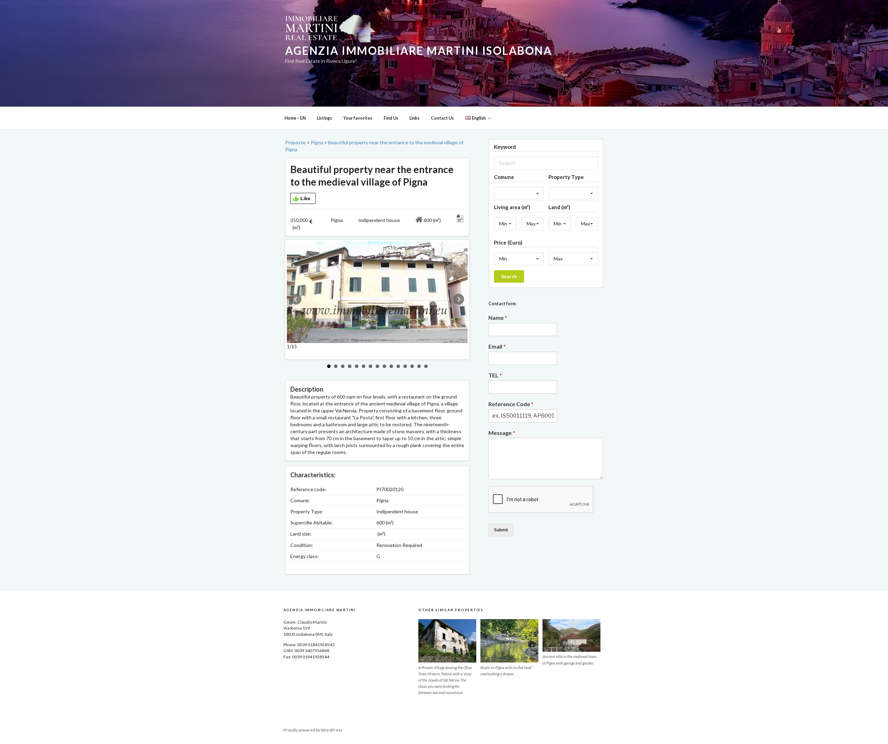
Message (501, 432)
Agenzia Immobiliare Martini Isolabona (418, 50)
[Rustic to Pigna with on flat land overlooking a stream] (509, 640)
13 (412, 366)
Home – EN (295, 118)
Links (414, 118)
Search (509, 276)
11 (398, 366)
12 (405, 366)
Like (305, 198)
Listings (324, 118)
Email (497, 346)
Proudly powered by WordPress (312, 730)
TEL (495, 375)
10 (391, 366)
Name (497, 317)
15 (426, 366)
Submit (501, 530)
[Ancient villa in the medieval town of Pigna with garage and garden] (571, 635)
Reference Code (510, 404)
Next (458, 299)
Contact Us (442, 118)
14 (419, 366)
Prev (295, 299)
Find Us (391, 118)
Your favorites (357, 118)
